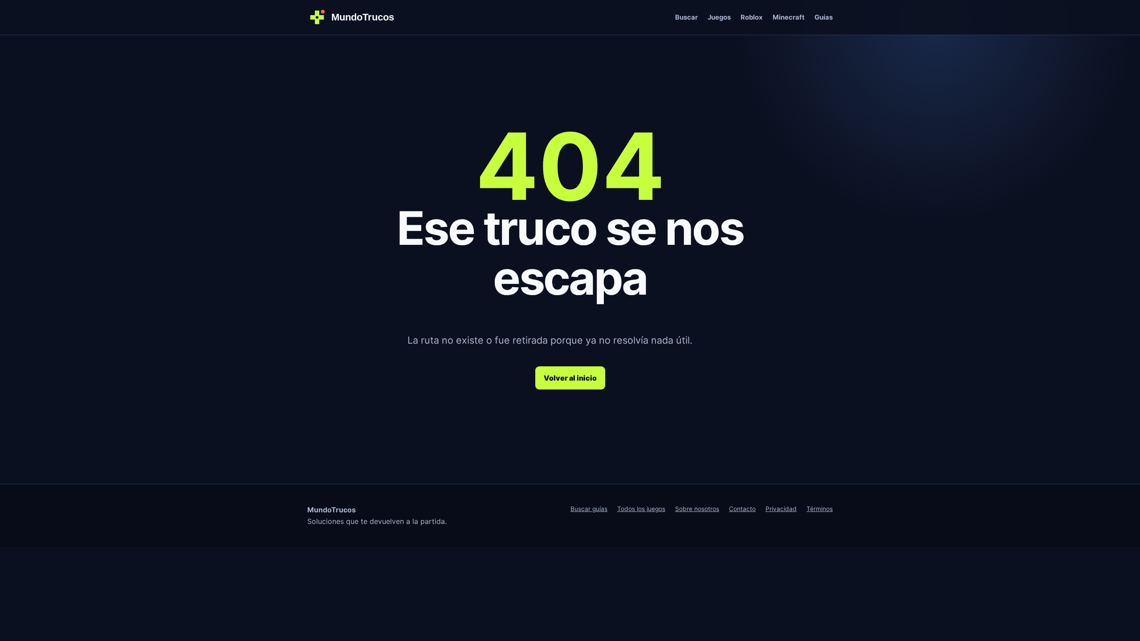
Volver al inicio (570, 377)
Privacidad (781, 508)
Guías (823, 17)
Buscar (686, 17)
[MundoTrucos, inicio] (356, 17)
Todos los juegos (641, 508)
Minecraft (789, 17)
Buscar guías (588, 508)
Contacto (742, 508)
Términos (819, 508)
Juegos (719, 17)
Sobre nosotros (697, 508)
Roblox (752, 17)
